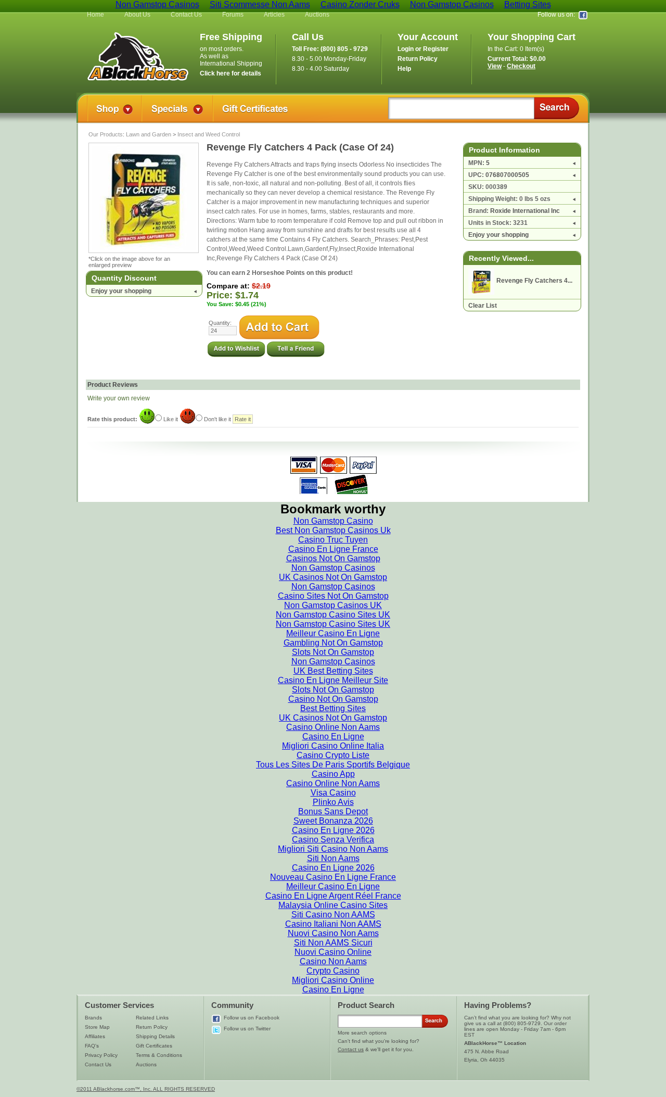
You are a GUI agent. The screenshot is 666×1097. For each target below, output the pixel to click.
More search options (362, 1033)
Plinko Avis (333, 802)
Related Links (152, 1017)
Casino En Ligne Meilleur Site (333, 680)
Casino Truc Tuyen (333, 539)
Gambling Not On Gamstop (333, 642)
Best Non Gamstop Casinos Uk (333, 530)
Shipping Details (155, 1036)
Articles (274, 14)
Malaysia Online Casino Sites (333, 905)
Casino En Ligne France (333, 549)
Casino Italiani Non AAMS (333, 923)
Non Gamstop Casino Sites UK (333, 614)
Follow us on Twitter (247, 1028)
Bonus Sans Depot (333, 811)
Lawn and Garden (148, 134)
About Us (137, 14)
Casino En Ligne (333, 736)
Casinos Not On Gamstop (333, 558)
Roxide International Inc (525, 211)
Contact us (351, 1049)
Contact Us (186, 14)
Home (95, 14)
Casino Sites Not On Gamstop (333, 595)
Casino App (333, 774)
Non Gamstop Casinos (333, 567)
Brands (93, 1017)
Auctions (317, 14)
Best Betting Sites (333, 708)
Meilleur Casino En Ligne (333, 633)
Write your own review (118, 398)
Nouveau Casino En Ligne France (333, 877)
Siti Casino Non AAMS (333, 914)
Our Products (105, 134)
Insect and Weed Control (208, 134)
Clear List (482, 305)
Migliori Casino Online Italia (333, 745)
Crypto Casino (333, 970)
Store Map (97, 1027)
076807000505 (507, 175)
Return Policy (152, 1027)
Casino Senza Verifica (333, 839)
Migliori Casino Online (333, 980)
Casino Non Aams (333, 961)
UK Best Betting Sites (333, 670)
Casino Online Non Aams (333, 727)
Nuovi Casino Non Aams (333, 933)
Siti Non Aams (333, 858)
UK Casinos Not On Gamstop (333, 577)
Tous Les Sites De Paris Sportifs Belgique (333, 764)
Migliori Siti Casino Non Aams (333, 848)
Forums (233, 14)
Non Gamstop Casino (333, 520)
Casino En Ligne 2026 (333, 830)
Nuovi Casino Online (333, 952)
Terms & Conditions (159, 1055)
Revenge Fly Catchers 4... (534, 280)
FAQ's (92, 1046)
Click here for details (230, 73)
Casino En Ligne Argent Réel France (333, 895)
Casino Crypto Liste (333, 755)
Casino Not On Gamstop (333, 699)
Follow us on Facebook (251, 1017)
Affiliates (95, 1036)
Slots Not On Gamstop (333, 652)
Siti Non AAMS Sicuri (333, 942)
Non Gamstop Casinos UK (333, 605)
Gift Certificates (154, 1046)
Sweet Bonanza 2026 (333, 820)
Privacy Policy (101, 1055)
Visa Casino (333, 792)
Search (556, 108)
